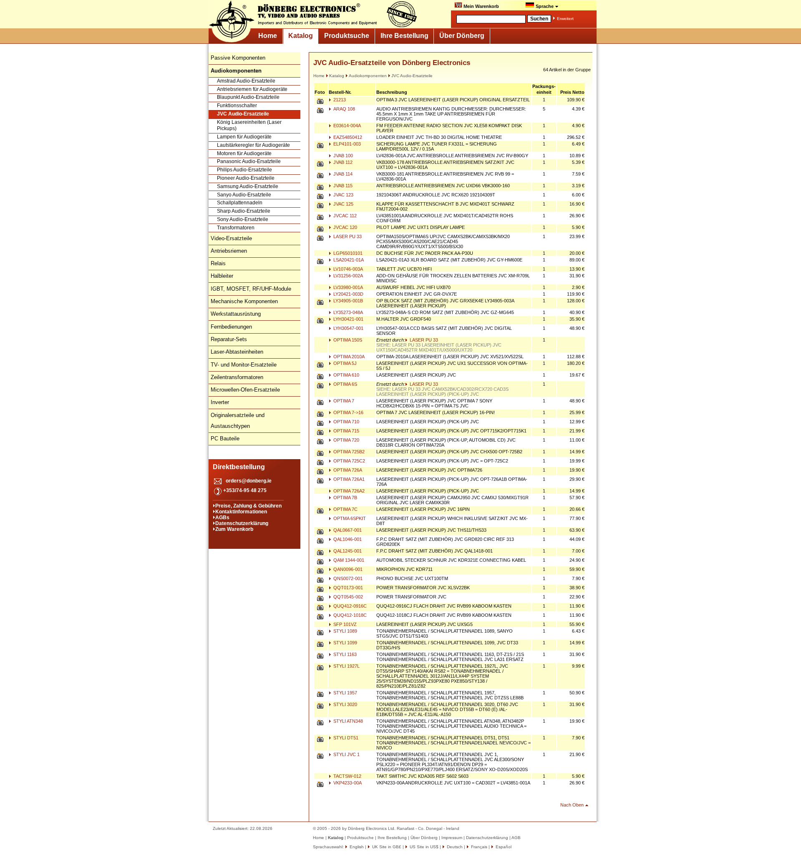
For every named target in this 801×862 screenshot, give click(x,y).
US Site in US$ (424, 846)
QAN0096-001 (347, 569)
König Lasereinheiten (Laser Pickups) (249, 125)
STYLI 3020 (344, 704)
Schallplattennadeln (239, 203)
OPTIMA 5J (344, 363)
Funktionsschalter (237, 105)
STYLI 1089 (344, 630)
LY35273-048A (347, 312)
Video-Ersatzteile (231, 238)
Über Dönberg (461, 35)
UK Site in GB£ (387, 846)
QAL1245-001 (347, 550)
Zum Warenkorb (234, 529)
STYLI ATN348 (347, 721)
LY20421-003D (347, 294)
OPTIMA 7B (344, 497)
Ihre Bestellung (404, 35)
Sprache (544, 6)
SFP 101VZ (344, 624)
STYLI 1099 (344, 642)
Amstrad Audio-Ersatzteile (246, 81)
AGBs (222, 517)
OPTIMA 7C (345, 509)
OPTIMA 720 (345, 439)
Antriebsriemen (229, 251)
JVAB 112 (342, 162)
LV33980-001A (347, 287)
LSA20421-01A (348, 259)
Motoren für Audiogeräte (244, 153)
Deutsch (454, 846)
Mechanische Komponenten (244, 301)
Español (502, 846)
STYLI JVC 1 (346, 754)
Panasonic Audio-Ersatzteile (249, 161)
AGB (516, 837)
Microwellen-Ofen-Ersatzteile (245, 390)
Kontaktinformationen (241, 512)
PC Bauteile (225, 438)
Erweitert (565, 18)
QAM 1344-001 (348, 560)
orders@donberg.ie (249, 481)
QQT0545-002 (347, 596)
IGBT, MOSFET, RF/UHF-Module (251, 289)
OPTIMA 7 (343, 400)
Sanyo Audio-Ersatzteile (244, 195)
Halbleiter (222, 276)
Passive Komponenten (238, 58)
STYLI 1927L (346, 665)
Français (478, 846)
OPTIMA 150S (347, 339)
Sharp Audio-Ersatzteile (243, 211)
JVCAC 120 (344, 227)
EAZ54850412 (347, 137)
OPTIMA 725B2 (348, 451)
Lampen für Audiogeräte (244, 137)
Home (267, 35)
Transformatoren (235, 228)
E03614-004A (346, 125)
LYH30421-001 (347, 319)
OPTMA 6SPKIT (349, 518)
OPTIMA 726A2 (348, 490)
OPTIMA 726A (347, 469)
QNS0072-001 (347, 578)
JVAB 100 (342, 155)
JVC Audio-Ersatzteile (243, 114)
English (356, 846)
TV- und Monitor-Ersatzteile (244, 365)
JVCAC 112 (344, 215)
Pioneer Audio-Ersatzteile (246, 178)
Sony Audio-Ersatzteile (242, 219)
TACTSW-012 (346, 776)
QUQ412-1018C (349, 615)
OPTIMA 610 (345, 374)
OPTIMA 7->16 (347, 412)
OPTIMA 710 (345, 421)
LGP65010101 (347, 253)
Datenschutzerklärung (241, 523)
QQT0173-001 (347, 587)
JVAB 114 (342, 173)
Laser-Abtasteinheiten (237, 352)
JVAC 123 (342, 194)
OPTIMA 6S (344, 384)
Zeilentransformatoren (237, 377)
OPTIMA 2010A (348, 356)
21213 (339, 99)
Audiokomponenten (368, 75)
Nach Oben (572, 804)
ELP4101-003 (346, 143)
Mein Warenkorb (480, 6)
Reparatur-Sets (229, 339)
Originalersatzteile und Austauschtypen (237, 420)
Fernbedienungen (231, 327)
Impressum (451, 837)
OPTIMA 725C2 (348, 460)
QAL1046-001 (347, 539)
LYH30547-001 (347, 328)
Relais (218, 263)
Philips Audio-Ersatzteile (244, 170)
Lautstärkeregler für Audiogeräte (253, 145)
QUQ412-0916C (349, 605)
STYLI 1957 (344, 692)
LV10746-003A (347, 268)
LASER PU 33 (347, 236)
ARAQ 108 (343, 108)
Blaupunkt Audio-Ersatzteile (248, 97)
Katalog (300, 35)
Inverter (220, 402)
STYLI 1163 (344, 654)
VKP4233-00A (347, 782)
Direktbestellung (239, 466)
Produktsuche (346, 35)
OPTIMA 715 (345, 430)
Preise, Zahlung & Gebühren (248, 506)
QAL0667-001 (347, 530)
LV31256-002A (347, 275)
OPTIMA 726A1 (348, 479)
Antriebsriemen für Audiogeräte (252, 89)
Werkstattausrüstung (236, 314)
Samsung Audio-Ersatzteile (247, 186)
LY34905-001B (347, 300)
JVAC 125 (342, 203)
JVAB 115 (342, 185)
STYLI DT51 (345, 737)
